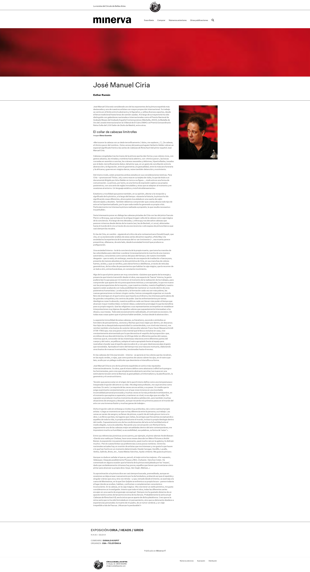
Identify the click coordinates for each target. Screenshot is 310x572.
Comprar (161, 20)
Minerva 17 (161, 551)
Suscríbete (149, 20)
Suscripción (201, 561)
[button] (213, 20)
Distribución (213, 561)
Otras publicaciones (199, 20)
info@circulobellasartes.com (116, 566)
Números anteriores (178, 20)
